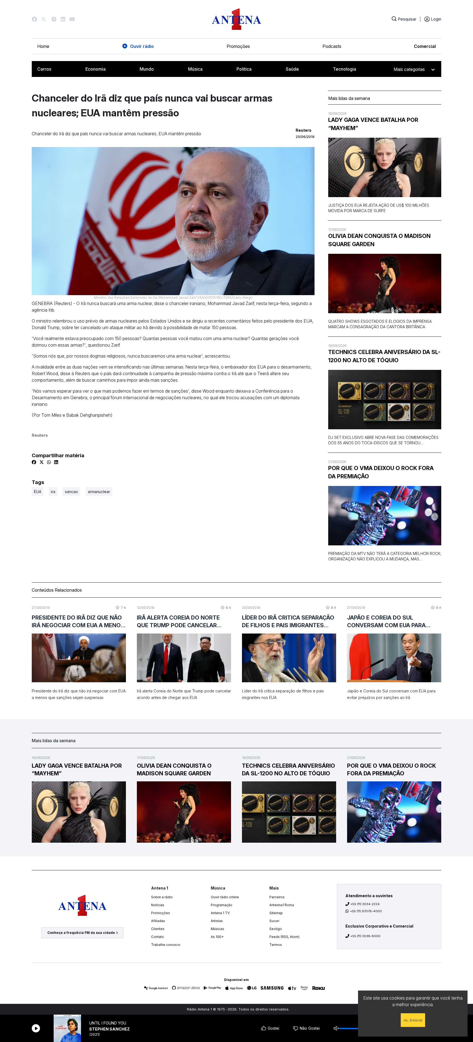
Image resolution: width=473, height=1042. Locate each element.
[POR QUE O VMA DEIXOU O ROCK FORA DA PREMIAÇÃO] (384, 515)
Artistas (217, 921)
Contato (157, 937)
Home (43, 46)
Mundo (147, 69)
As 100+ (217, 937)
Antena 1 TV (220, 913)
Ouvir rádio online (225, 897)
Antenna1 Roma (281, 905)
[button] (34, 19)
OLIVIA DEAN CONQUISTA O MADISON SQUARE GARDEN (379, 240)
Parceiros (277, 897)
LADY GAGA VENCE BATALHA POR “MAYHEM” (373, 124)
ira (53, 491)
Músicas (217, 929)
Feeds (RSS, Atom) (284, 937)
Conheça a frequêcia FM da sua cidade (81, 933)
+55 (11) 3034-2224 (365, 904)
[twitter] (41, 462)
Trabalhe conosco (165, 945)
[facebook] (34, 462)
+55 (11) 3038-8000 (365, 936)
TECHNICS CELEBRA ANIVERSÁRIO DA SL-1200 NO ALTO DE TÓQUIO (384, 356)
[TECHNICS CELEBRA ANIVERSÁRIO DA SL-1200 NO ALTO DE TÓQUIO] (384, 399)
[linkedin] (56, 462)
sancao (71, 491)
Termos (275, 945)
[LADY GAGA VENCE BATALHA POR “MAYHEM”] (384, 167)
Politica (244, 69)
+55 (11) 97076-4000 (366, 911)
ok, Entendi (412, 1020)
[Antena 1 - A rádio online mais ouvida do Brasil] (236, 19)
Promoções (238, 46)
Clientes (158, 929)
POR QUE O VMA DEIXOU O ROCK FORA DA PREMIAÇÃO (381, 472)
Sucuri (274, 921)
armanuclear (99, 491)
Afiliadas (158, 921)
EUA (37, 491)
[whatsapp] (49, 462)
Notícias (157, 905)
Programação (221, 905)
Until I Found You (107, 1023)
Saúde (292, 69)
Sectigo (275, 929)
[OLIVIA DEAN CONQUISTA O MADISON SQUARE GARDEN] (384, 283)
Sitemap (276, 913)
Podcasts (331, 46)
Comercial (425, 46)
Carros (44, 69)
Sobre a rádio (162, 897)
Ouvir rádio (142, 46)
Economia (95, 69)
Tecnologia (344, 69)
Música (195, 69)
